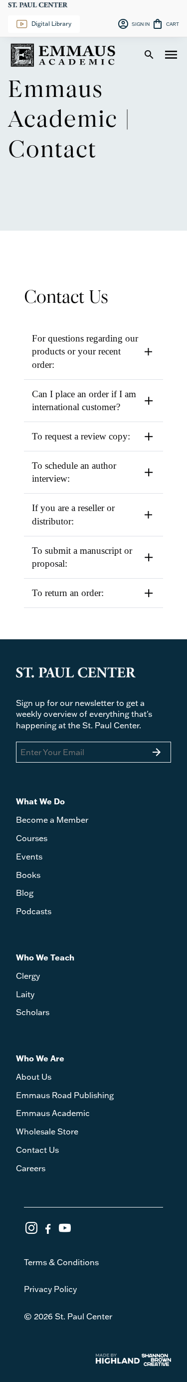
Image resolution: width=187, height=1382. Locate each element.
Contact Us (37, 1150)
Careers (30, 1168)
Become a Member (52, 820)
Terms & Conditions (61, 1262)
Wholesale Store (47, 1131)
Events (29, 857)
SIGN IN (133, 24)
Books (28, 875)
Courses (31, 838)
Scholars (32, 1012)
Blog (24, 893)
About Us (33, 1077)
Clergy (28, 976)
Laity (25, 994)
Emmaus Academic (53, 1113)
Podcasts (33, 911)
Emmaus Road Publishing (65, 1095)
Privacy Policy (50, 1289)
